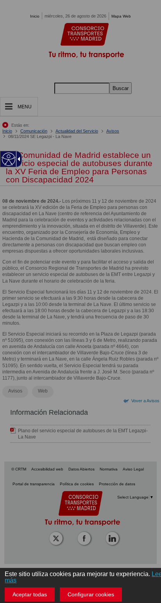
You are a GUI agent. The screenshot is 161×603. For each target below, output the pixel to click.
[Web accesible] (8, 159)
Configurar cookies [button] (91, 594)
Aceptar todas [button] (30, 594)
